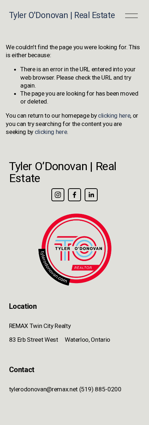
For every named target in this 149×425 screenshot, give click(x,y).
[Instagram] (57, 194)
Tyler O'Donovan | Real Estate (62, 15)
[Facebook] (74, 194)
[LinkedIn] (91, 194)
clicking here (114, 115)
